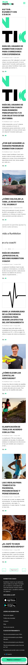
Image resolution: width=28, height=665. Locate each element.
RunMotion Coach (8, 57)
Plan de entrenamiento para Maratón (13, 642)
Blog (4, 624)
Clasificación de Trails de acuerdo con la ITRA (12, 429)
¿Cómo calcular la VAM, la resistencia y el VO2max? (13, 202)
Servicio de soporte (8, 627)
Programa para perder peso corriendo (13, 650)
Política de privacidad (9, 618)
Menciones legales (8, 615)
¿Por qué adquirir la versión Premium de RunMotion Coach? (13, 146)
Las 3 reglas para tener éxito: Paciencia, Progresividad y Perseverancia (11, 488)
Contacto (5, 621)
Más (3, 71)
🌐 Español (9, 654)
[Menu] (24, 3)
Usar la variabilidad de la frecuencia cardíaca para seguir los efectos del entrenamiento (13, 317)
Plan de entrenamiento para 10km (12, 634)
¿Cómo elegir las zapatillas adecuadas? (11, 375)
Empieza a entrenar (14, 660)
